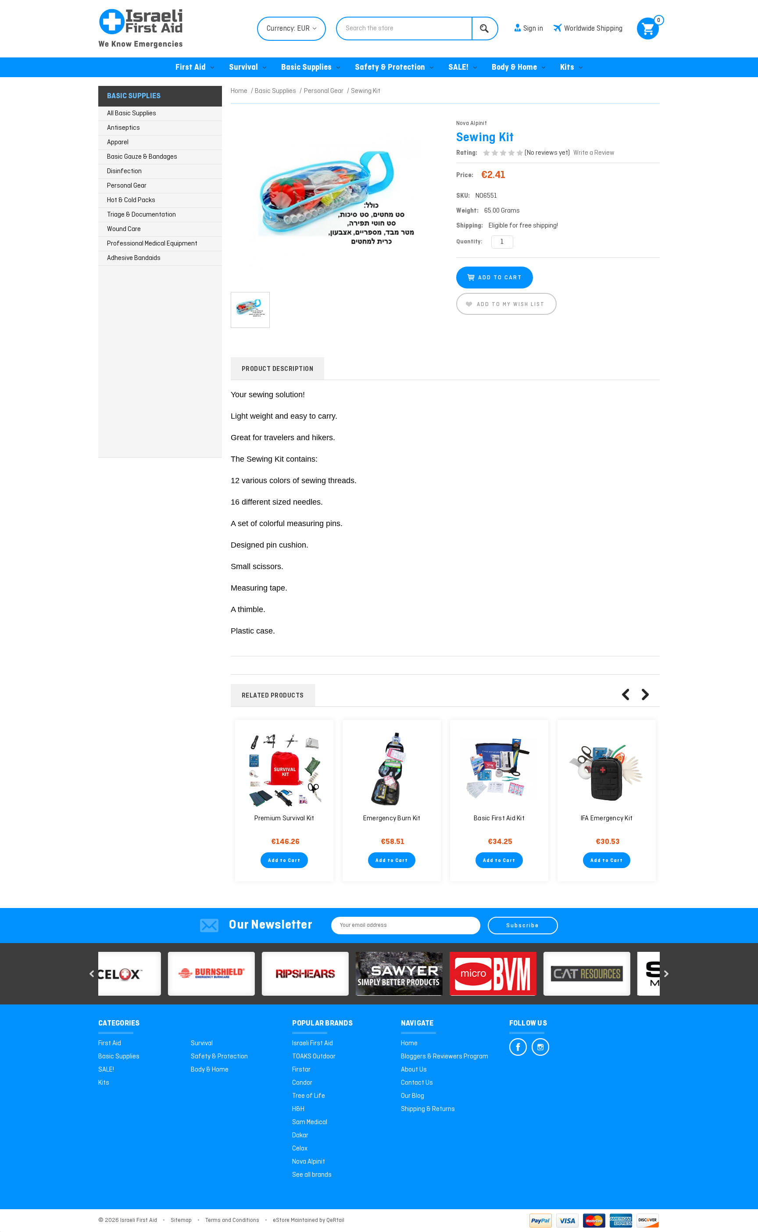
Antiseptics (123, 128)
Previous (625, 694)
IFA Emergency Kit (607, 818)
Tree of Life (308, 1096)
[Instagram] (540, 1047)
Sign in (533, 28)
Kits (567, 68)
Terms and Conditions (232, 1220)
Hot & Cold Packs (131, 200)
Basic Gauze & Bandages (142, 157)
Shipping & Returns (428, 1109)
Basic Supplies (306, 68)
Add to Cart (284, 861)
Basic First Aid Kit (499, 818)
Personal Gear (127, 186)
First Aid (190, 68)
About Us (414, 1069)
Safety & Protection (390, 68)
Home (409, 1043)
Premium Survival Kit (284, 818)
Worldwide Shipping (593, 28)
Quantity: (469, 242)
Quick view (284, 769)
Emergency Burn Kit (392, 818)
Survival (243, 68)
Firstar (301, 1069)
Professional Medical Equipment (152, 243)
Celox (299, 1148)
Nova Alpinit (308, 1161)
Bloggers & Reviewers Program (444, 1056)
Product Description (278, 369)
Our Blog (412, 1096)
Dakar (300, 1135)
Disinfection (124, 171)
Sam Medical (309, 1122)
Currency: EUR (289, 28)
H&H (298, 1109)
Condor (302, 1083)
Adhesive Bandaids (134, 258)
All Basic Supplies (131, 113)
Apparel (118, 142)
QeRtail (335, 1220)
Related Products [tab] (273, 695)
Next (645, 694)
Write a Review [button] (594, 153)
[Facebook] (518, 1047)
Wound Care (124, 229)
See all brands (312, 1175)
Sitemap (181, 1220)
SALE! (458, 68)
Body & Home (514, 68)
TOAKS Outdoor (314, 1056)
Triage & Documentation (141, 214)
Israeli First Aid (312, 1043)
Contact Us (417, 1083)
